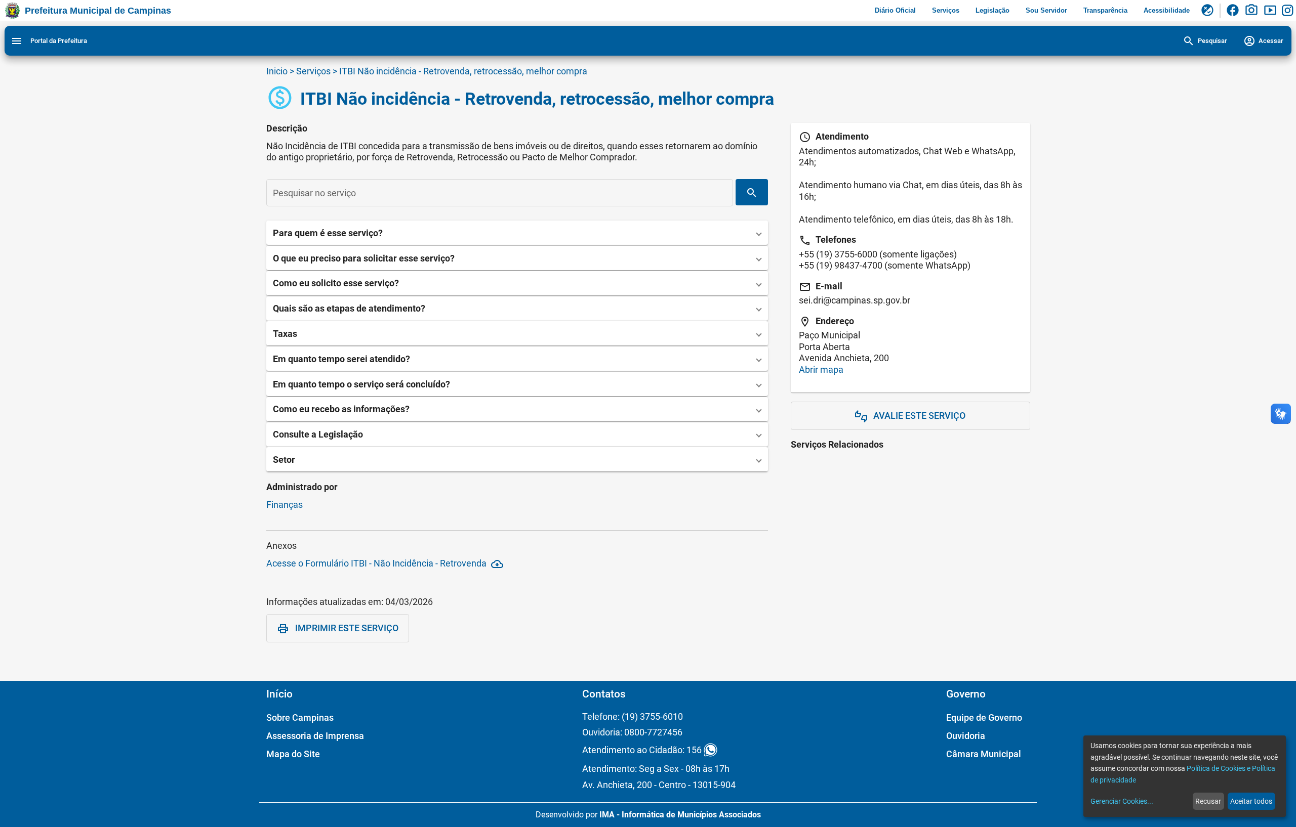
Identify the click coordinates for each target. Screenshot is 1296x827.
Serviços (945, 10)
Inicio (277, 71)
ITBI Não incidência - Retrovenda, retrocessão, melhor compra (463, 71)
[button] (517, 233)
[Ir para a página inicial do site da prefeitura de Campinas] (12, 11)
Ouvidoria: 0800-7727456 (632, 732)
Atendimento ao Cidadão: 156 (642, 750)
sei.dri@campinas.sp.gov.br (854, 300)
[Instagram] (1289, 11)
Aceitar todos (1251, 801)
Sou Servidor (1046, 10)
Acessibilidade (1167, 10)
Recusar (1208, 801)
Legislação (992, 10)
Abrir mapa (821, 369)
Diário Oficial (895, 10)
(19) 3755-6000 (846, 254)
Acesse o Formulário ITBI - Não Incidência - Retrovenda (384, 564)
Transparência (1105, 10)
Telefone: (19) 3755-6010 (632, 716)
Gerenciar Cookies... (1121, 801)
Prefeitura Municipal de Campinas (98, 11)
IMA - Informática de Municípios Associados (680, 814)
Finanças (284, 504)
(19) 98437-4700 (849, 265)
